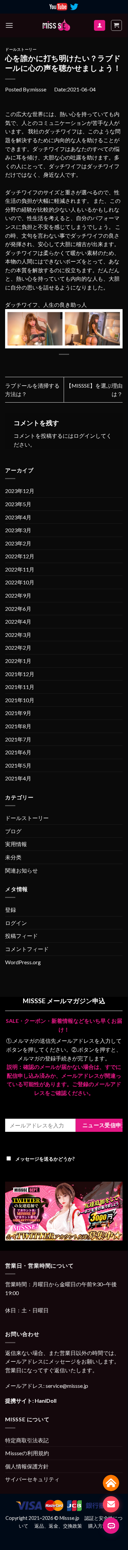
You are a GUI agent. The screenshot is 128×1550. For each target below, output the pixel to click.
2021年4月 (18, 778)
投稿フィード (21, 935)
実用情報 (16, 844)
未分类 (13, 857)
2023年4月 (18, 517)
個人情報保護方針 (27, 1466)
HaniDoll (46, 1400)
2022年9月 (18, 595)
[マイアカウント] (99, 25)
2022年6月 (18, 608)
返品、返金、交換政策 (58, 1526)
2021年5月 (18, 765)
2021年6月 (18, 752)
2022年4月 (18, 621)
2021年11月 (19, 687)
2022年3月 (18, 634)
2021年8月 (18, 726)
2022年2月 (18, 647)
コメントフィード (27, 949)
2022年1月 (18, 661)
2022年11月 (19, 569)
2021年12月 (19, 674)
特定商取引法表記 (27, 1440)
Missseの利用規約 (27, 1453)
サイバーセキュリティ (32, 1479)
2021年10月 (19, 700)
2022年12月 (19, 556)
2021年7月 (18, 739)
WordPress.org (23, 962)
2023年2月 (18, 543)
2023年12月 (19, 491)
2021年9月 (18, 713)
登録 (10, 909)
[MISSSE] (56, 25)
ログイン (84, 435)
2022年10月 (19, 582)
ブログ (13, 831)
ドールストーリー (20, 49)
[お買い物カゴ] (116, 25)
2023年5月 (18, 504)
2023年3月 (18, 530)
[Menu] (9, 25)
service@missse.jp (67, 1385)
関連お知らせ (21, 870)
